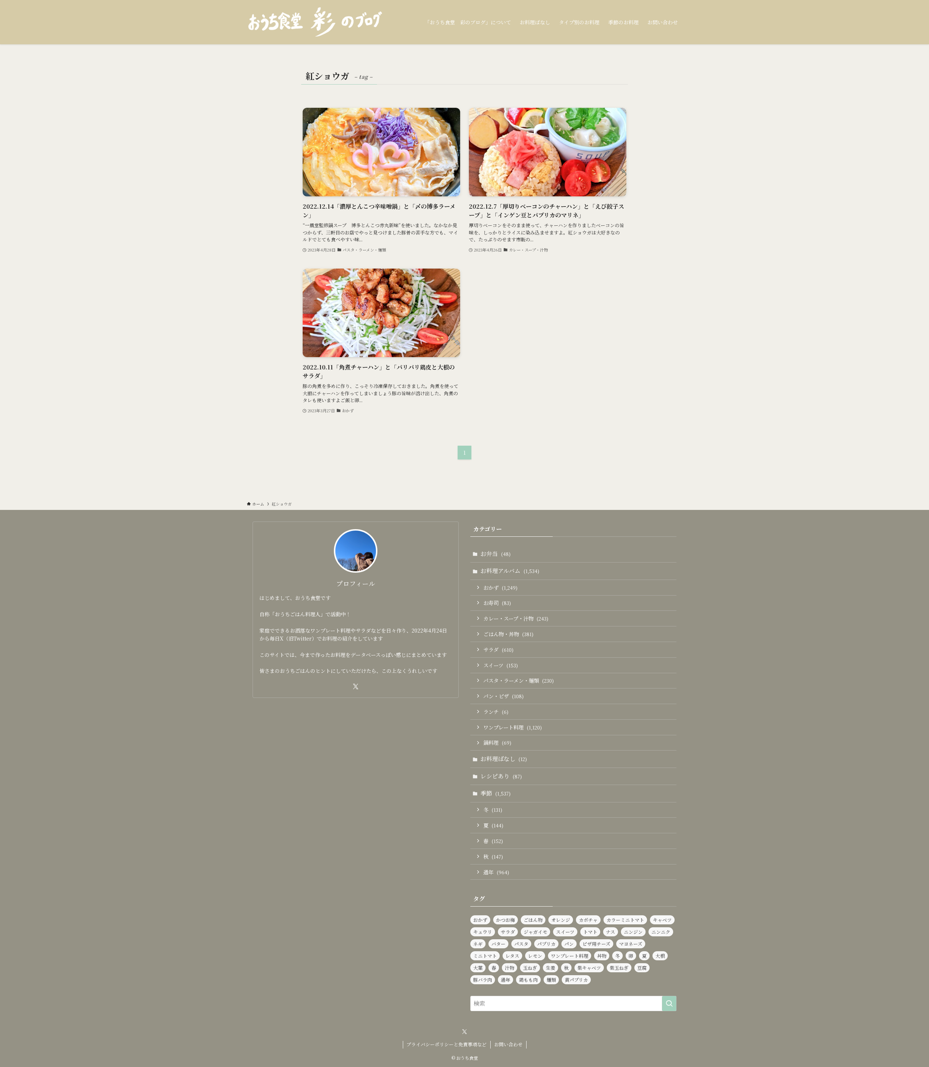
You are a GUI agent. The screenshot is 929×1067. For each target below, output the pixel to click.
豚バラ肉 (482, 979)
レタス (512, 955)
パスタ (521, 943)
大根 (660, 955)
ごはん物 (533, 919)
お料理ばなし (503, 759)
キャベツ (662, 919)
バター (498, 943)
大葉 (478, 967)
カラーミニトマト (625, 919)
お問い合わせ (508, 1044)
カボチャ (588, 919)
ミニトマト (485, 955)
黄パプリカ (576, 979)
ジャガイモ (535, 931)
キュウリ (482, 931)
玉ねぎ (530, 967)
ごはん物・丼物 (508, 634)
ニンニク (660, 931)
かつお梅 (505, 919)
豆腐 (642, 967)
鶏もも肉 (528, 979)
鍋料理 (497, 742)
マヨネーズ (630, 943)
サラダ (498, 649)
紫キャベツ (589, 967)
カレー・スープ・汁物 (515, 618)
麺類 (551, 979)
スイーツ (500, 665)
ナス (610, 931)
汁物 (509, 967)
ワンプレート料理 (512, 727)
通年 (496, 872)
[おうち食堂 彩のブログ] (315, 22)
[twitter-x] (355, 686)
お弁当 (495, 553)
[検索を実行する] (669, 1003)
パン (569, 943)
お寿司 (497, 602)
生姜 (550, 967)
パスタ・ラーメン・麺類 (518, 680)
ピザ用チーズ (596, 943)
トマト (590, 931)
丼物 (601, 955)
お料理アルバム (509, 571)
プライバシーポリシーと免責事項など (446, 1044)
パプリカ (546, 943)
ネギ (478, 943)
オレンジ (560, 919)
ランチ (495, 711)
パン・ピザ (503, 696)
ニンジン (633, 931)
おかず (500, 587)
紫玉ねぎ (619, 967)
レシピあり (501, 776)
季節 (495, 793)
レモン (535, 955)
